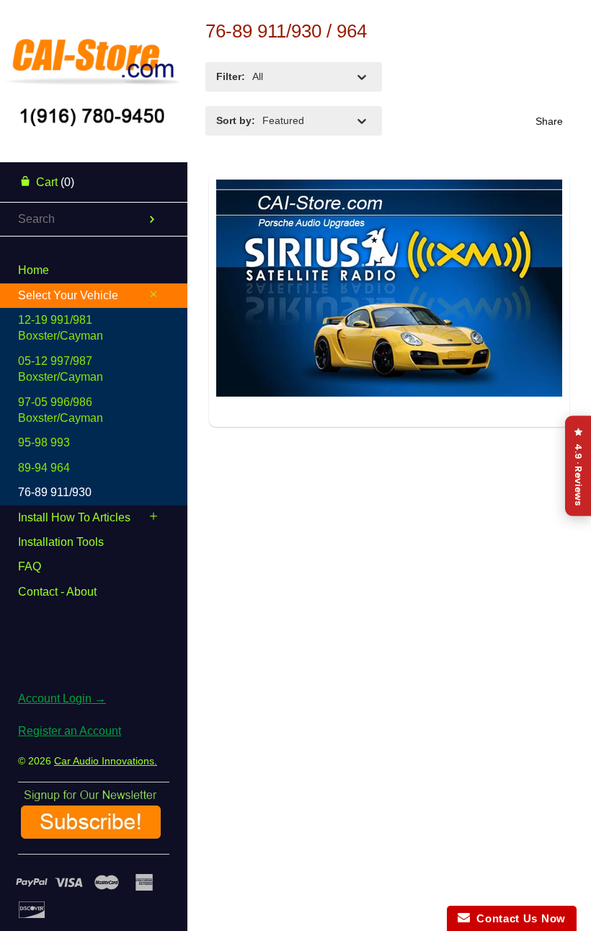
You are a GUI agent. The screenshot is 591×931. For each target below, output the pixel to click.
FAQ (29, 566)
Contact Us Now (518, 918)
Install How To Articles (74, 517)
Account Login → (62, 698)
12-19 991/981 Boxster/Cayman (60, 328)
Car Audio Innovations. (105, 761)
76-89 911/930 (55, 492)
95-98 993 (44, 442)
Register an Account (69, 731)
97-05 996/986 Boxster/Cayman (60, 410)
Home (33, 270)
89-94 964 (44, 468)
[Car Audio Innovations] (93, 54)
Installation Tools (61, 542)
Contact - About (57, 592)
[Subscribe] (91, 833)
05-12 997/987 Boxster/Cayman (60, 369)
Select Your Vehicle (68, 295)
